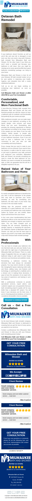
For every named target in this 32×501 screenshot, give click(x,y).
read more (12, 396)
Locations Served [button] (15, 451)
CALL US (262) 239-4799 (11, 10)
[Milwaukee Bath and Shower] (16, 458)
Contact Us (25, 10)
